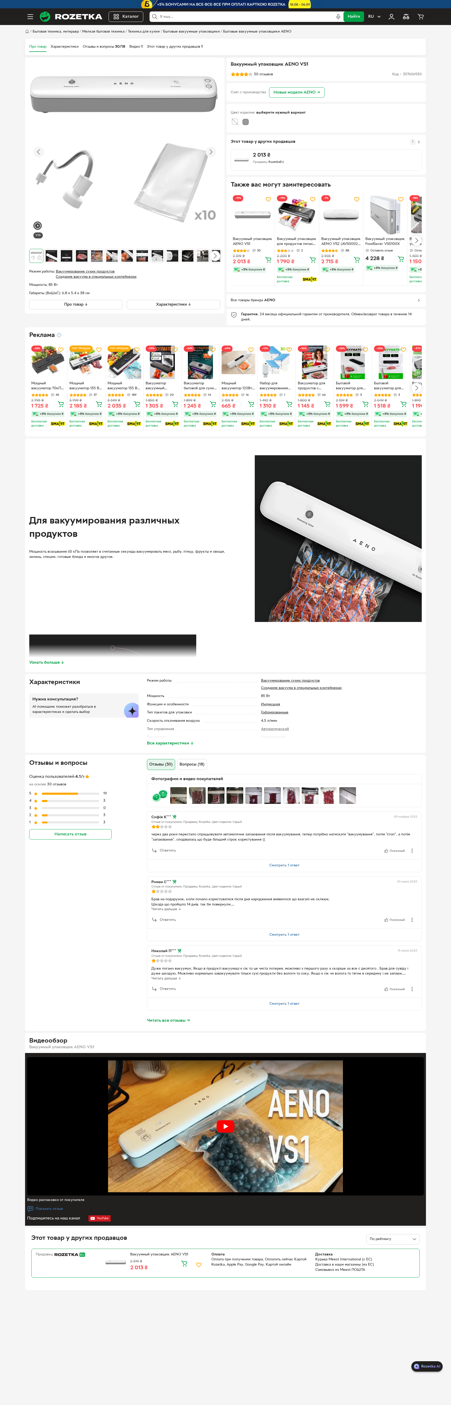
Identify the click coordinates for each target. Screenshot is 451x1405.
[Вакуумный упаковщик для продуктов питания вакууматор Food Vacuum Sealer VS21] (297, 215)
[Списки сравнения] (406, 16)
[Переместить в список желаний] (268, 199)
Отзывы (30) (161, 764)
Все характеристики (170, 743)
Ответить (168, 850)
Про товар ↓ (76, 304)
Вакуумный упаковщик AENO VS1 (252, 241)
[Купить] (268, 259)
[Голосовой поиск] (338, 16)
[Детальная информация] (59, 335)
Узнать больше (46, 663)
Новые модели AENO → (297, 92)
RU (371, 17)
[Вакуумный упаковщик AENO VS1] (252, 215)
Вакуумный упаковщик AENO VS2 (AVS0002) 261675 (341, 242)
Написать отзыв (70, 835)
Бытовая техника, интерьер (56, 31)
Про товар (37, 46)
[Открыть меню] (30, 16)
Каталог (130, 17)
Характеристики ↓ (173, 304)
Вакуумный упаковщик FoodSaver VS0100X (385, 241)
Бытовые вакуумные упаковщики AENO (257, 31)
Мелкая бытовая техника (103, 31)
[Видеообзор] (37, 226)
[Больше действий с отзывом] (412, 851)
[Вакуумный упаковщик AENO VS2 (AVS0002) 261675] (341, 215)
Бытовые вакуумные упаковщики (191, 31)
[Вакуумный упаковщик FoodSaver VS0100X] (385, 215)
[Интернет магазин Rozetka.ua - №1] (71, 16)
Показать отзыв (49, 1209)
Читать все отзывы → (168, 1021)
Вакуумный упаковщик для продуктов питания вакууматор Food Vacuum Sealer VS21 (297, 242)
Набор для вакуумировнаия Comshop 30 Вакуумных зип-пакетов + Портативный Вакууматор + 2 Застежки (274, 386)
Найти (354, 17)
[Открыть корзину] (421, 16)
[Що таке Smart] (309, 279)
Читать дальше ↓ (166, 909)
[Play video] (225, 1126)
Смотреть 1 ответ (284, 865)
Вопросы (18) (192, 764)
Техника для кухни (144, 31)
